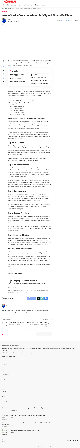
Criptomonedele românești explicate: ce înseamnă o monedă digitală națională (30, 422)
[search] (74, 1)
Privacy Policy (11, 291)
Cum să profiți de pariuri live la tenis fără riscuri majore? (25, 430)
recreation (36, 160)
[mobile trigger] (3, 1)
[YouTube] (77, 441)
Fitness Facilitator (18, 273)
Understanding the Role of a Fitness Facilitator (17, 75)
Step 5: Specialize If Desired (39, 80)
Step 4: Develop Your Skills (39, 77)
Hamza (9, 19)
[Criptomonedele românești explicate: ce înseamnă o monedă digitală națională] (5, 425)
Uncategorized (14, 410)
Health (4, 11)
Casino (12, 432)
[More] (71, 20)
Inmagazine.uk (11, 356)
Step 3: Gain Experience (38, 75)
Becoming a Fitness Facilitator (40, 83)
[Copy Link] (66, 20)
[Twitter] (75, 441)
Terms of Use (25, 290)
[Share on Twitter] (64, 20)
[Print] (69, 20)
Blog (11, 417)
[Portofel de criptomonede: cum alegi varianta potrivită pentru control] (5, 417)
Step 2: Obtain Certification (18, 81)
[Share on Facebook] (61, 20)
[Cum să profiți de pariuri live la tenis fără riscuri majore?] (5, 432)
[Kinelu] (10, 1)
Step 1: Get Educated (16, 78)
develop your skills (40, 216)
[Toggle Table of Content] (31, 100)
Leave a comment (45, 334)
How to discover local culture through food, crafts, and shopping (27, 408)
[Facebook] (73, 441)
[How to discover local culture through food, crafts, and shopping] (5, 410)
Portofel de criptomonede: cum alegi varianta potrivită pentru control (28, 415)
